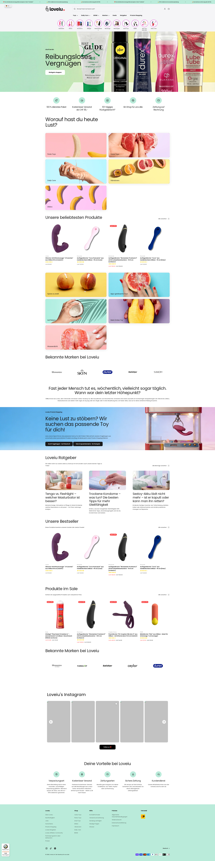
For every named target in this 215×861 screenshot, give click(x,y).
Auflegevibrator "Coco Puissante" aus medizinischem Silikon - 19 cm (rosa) (90, 259)
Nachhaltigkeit (50, 818)
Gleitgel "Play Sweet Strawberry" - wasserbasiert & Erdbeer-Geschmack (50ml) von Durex (58, 636)
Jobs (46, 821)
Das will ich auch (54, 72)
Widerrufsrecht (117, 820)
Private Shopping (136, 15)
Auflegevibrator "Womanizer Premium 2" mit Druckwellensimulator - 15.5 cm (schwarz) (123, 260)
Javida (47, 256)
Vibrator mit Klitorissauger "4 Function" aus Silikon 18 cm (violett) (59, 259)
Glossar (91, 827)
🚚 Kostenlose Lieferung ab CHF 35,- (104, 2)
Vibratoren (77, 827)
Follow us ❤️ (108, 747)
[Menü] (8, 844)
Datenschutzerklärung (119, 823)
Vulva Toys (77, 815)
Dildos (76, 824)
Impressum (115, 826)
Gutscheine (49, 824)
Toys (74, 15)
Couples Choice (112, 632)
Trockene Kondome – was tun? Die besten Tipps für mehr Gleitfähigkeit (105, 499)
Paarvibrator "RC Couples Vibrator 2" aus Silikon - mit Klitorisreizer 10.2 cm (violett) (123, 635)
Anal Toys (77, 821)
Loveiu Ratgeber (50, 830)
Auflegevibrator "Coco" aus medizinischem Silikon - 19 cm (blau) (153, 259)
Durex (46, 632)
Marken (105, 15)
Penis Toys (77, 818)
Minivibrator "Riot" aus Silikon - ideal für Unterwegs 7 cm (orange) (154, 635)
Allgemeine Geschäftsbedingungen (119, 816)
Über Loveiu (49, 815)
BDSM (95, 15)
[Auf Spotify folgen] (55, 848)
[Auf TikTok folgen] (51, 848)
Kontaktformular (94, 815)
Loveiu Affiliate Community (54, 833)
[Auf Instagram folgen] (46, 848)
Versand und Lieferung (96, 818)
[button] (8, 6)
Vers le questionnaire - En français (88, 444)
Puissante (79, 256)
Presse (47, 841)
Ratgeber (123, 15)
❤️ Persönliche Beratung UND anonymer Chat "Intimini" (31, 2)
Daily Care (84, 15)
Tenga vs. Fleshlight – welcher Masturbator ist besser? (62, 497)
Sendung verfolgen (95, 821)
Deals (115, 15)
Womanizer (111, 256)
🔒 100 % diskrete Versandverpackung (70, 2)
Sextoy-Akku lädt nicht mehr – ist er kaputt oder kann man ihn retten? (151, 497)
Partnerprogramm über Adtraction (52, 837)
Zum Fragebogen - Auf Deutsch (59, 444)
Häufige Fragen (94, 824)
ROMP (141, 632)
